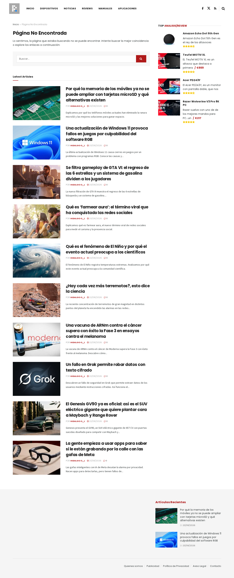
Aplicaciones (127, 8)
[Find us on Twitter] (208, 8)
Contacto (215, 566)
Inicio (30, 8)
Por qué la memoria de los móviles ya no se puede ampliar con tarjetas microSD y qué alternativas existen (107, 94)
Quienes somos (133, 566)
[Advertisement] (189, 154)
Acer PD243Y (191, 80)
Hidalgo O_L (77, 106)
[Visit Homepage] (14, 8)
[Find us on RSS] (215, 8)
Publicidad (153, 566)
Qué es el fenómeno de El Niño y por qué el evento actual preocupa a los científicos (106, 249)
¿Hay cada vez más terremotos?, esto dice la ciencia (108, 288)
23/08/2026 (95, 106)
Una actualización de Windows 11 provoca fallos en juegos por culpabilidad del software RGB (107, 133)
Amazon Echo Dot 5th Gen (201, 33)
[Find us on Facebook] (202, 8)
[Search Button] (223, 8)
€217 (198, 118)
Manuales (105, 8)
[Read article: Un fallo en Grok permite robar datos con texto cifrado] (36, 379)
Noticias (70, 8)
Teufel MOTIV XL (194, 55)
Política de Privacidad (176, 566)
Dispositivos (49, 8)
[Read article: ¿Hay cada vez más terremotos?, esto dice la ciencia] (36, 300)
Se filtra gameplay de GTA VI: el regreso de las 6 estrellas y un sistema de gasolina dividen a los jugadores (107, 173)
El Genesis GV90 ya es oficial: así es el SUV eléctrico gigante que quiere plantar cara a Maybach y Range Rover (106, 409)
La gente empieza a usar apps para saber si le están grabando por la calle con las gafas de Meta (106, 449)
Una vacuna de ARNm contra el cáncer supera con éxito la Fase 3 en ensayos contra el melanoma (104, 330)
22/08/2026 (95, 257)
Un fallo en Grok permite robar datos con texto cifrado (105, 367)
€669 (200, 68)
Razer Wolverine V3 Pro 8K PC (201, 103)
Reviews (87, 8)
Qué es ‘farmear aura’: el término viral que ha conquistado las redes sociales (107, 210)
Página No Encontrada (34, 24)
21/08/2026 (95, 460)
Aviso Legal (199, 566)
